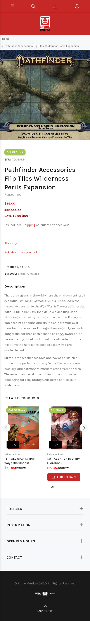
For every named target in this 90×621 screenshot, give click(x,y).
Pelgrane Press (13, 454)
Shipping (29, 225)
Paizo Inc (12, 194)
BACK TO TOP (45, 610)
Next (84, 428)
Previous (6, 428)
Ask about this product (20, 252)
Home (5, 38)
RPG (27, 267)
